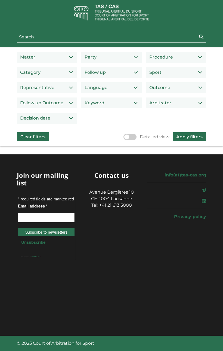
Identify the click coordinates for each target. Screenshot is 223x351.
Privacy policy (190, 216)
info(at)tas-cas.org (185, 175)
